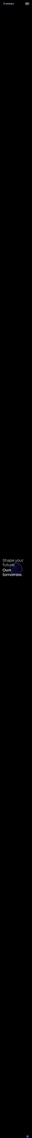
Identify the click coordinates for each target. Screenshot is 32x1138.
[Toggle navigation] (27, 3)
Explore (27, 1136)
